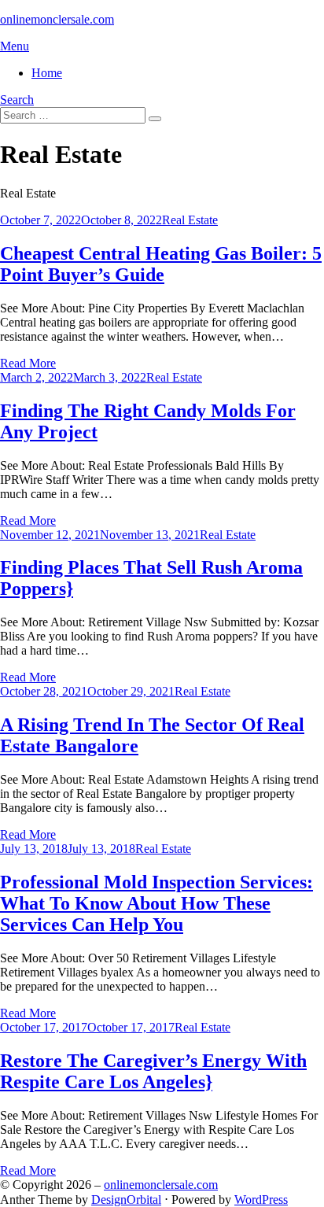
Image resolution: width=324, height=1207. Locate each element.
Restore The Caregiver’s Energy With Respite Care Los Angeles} (153, 1071)
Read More (28, 363)
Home (46, 72)
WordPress (261, 1199)
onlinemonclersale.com (57, 19)
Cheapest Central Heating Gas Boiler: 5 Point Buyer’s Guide (161, 264)
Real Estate (190, 220)
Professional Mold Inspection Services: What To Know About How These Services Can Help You (156, 903)
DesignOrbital (126, 1199)
